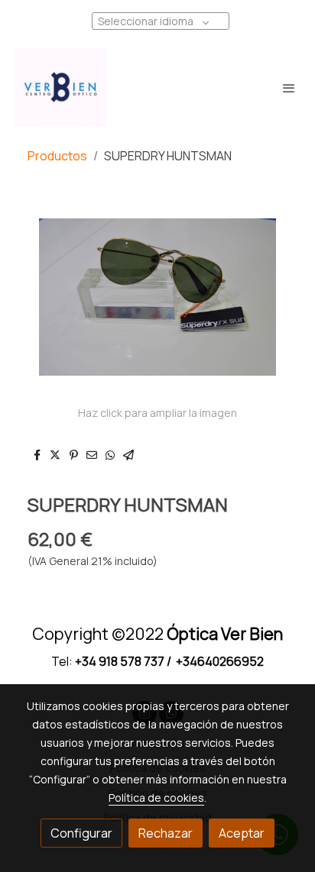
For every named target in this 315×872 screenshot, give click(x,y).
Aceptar (242, 833)
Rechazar (165, 833)
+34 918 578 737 (119, 661)
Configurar (81, 833)
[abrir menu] (289, 88)
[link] (61, 87)
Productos (57, 155)
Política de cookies (156, 797)
